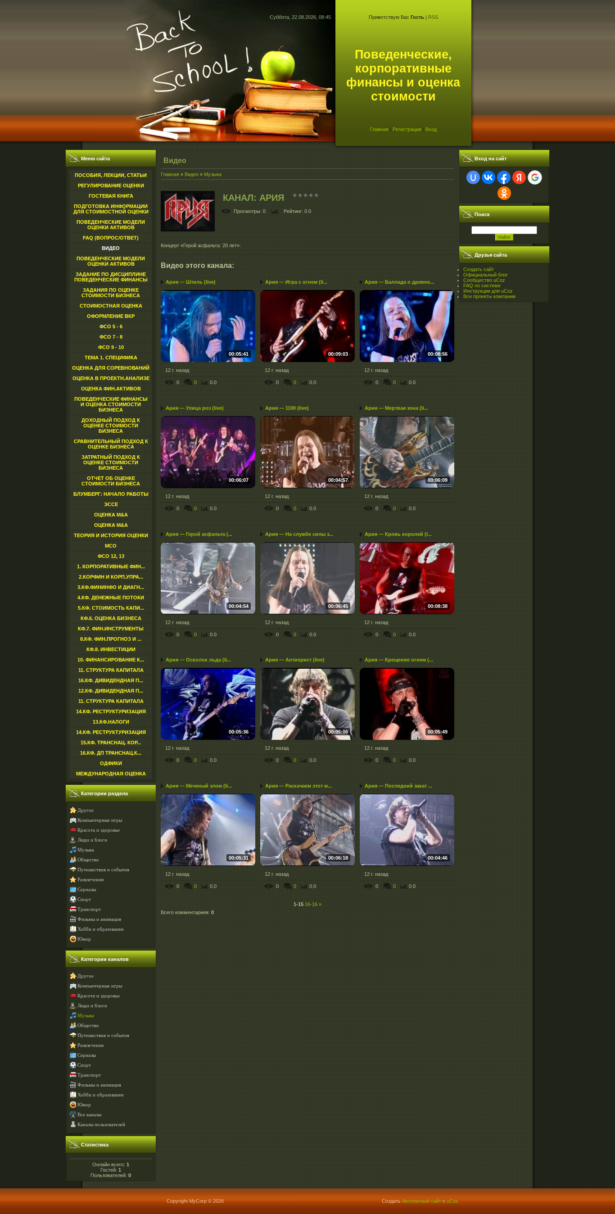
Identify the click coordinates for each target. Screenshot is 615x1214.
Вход (431, 129)
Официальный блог (485, 274)
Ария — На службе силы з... (299, 534)
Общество (88, 859)
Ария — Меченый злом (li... (199, 785)
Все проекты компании (489, 296)
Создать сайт (478, 269)
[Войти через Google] (535, 177)
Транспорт (89, 909)
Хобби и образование (100, 929)
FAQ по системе (482, 285)
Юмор (84, 939)
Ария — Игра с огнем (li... (296, 282)
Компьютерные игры (99, 820)
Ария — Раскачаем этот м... (298, 785)
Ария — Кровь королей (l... (398, 534)
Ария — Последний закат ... (398, 785)
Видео (192, 174)
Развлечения (90, 879)
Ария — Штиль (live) (191, 282)
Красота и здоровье (98, 830)
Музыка (85, 849)
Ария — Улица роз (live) (195, 408)
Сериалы (86, 889)
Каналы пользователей (101, 1124)
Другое (85, 810)
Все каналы (89, 1114)
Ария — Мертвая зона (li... (396, 408)
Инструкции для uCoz (488, 291)
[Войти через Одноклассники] (504, 193)
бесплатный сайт (421, 1201)
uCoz (452, 1201)
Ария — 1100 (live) (287, 408)
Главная (379, 129)
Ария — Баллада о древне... (399, 282)
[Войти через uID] (473, 177)
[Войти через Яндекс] (519, 177)
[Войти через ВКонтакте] (488, 177)
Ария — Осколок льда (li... (198, 659)
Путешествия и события (103, 869)
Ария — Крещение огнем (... (399, 659)
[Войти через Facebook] (504, 177)
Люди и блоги (92, 840)
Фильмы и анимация (99, 919)
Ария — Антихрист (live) (295, 659)
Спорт (84, 899)
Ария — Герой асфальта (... (199, 534)
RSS (433, 17)
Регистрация (407, 129)
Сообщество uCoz (484, 280)
